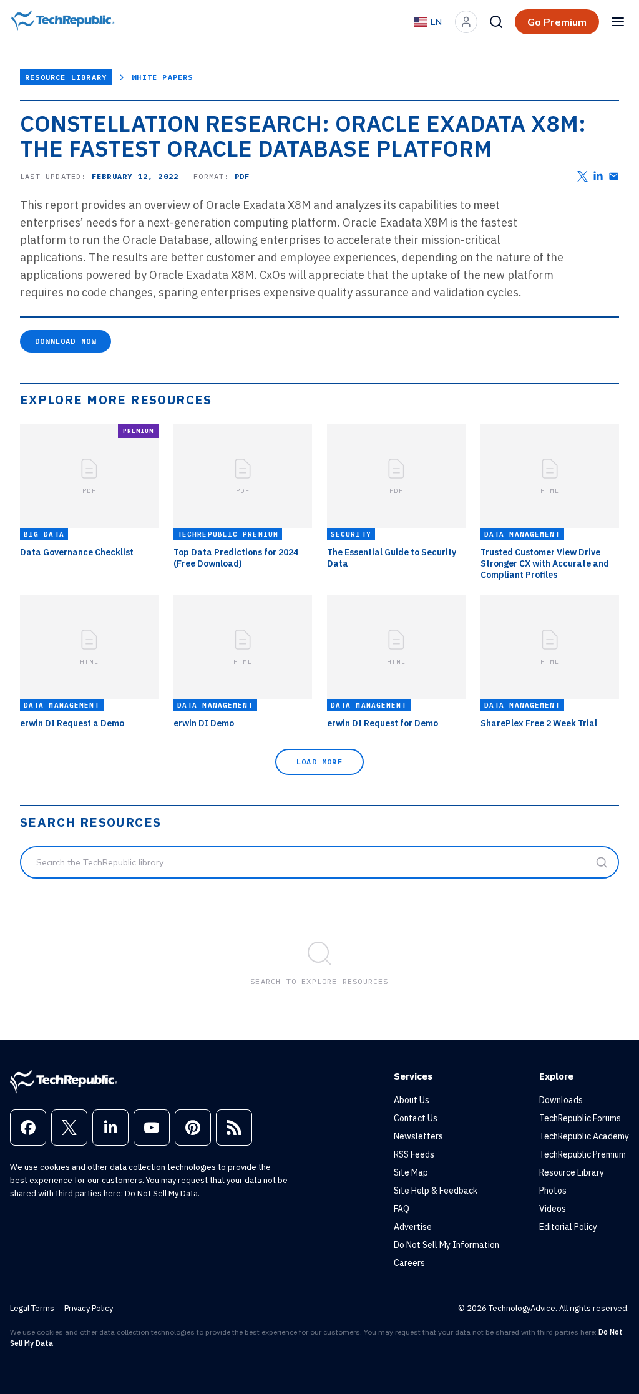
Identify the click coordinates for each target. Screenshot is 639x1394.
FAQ (401, 1208)
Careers (409, 1263)
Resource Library (66, 77)
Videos (552, 1208)
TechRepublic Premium (582, 1154)
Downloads (561, 1100)
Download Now (65, 341)
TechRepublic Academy (584, 1136)
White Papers (162, 77)
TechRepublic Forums (580, 1118)
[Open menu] (618, 22)
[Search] (496, 22)
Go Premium (557, 22)
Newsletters (418, 1136)
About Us (411, 1100)
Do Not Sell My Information (446, 1244)
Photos (553, 1190)
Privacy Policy (88, 1308)
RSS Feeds (414, 1154)
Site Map (411, 1172)
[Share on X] (582, 176)
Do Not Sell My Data (161, 1193)
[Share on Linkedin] (598, 176)
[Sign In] (466, 22)
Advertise (413, 1226)
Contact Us (415, 1118)
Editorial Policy (568, 1226)
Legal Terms (32, 1308)
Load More (319, 761)
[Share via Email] (613, 176)
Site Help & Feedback (435, 1190)
